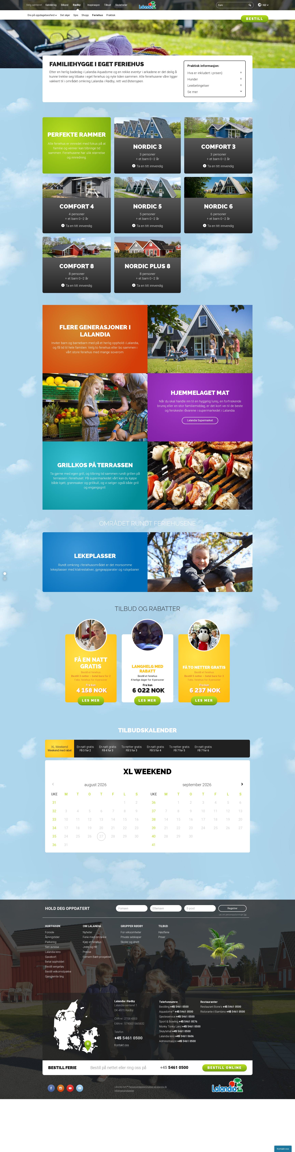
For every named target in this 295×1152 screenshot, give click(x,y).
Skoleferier (121, 4)
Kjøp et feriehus (92, 942)
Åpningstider (52, 937)
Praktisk (110, 15)
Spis (75, 15)
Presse (87, 952)
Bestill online (224, 1068)
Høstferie (163, 932)
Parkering (50, 942)
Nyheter (87, 932)
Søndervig (51, 4)
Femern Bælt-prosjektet (97, 956)
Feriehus (97, 15)
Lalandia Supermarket (200, 420)
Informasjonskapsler (124, 1091)
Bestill (254, 19)
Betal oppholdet (54, 961)
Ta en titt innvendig (150, 166)
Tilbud (107, 4)
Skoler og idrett (130, 942)
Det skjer (65, 15)
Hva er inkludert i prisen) (204, 73)
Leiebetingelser (198, 86)
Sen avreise (52, 947)
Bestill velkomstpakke (58, 971)
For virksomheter (131, 932)
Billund (64, 4)
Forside (49, 932)
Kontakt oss (121, 1045)
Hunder (192, 79)
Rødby (77, 4)
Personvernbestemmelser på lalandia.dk (148, 1087)
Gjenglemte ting (54, 976)
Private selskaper (131, 937)
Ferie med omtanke (94, 937)
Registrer (232, 908)
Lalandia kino (53, 952)
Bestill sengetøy (54, 966)
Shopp (85, 15)
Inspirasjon (93, 4)
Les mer (91, 700)
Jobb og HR (90, 947)
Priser (161, 937)
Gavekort (50, 956)
